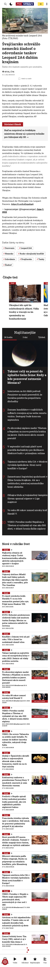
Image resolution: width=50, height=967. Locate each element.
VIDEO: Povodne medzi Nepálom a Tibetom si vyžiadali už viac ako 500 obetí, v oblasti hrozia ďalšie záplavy (26, 525)
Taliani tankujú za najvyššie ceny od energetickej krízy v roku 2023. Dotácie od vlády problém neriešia (15, 657)
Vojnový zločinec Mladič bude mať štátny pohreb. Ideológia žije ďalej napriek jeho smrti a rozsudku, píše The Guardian (15, 579)
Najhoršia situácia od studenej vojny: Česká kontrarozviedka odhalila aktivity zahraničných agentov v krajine (14, 558)
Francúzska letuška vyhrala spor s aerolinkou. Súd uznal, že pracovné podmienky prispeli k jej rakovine (16, 822)
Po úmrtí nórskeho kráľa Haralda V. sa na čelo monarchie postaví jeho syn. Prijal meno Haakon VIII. (15, 600)
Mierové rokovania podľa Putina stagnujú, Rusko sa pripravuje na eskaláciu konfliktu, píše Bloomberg (14, 860)
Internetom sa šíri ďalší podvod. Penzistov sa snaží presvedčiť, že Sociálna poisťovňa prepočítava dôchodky (24, 396)
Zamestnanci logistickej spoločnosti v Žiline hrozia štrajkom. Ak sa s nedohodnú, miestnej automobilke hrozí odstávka (27, 481)
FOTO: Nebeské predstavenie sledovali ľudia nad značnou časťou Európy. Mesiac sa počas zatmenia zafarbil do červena (16, 620)
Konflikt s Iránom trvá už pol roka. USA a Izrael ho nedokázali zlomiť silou (15, 639)
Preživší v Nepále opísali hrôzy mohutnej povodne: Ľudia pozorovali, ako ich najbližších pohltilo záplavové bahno (14, 801)
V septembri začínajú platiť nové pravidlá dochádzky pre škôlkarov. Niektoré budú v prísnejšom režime (26, 450)
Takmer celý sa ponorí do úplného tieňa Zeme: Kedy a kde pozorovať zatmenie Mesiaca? (26, 377)
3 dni (25, 337)
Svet (12, 283)
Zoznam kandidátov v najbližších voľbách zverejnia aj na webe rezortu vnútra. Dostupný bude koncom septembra (27, 414)
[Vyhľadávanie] (5, 4)
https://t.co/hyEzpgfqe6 (22, 204)
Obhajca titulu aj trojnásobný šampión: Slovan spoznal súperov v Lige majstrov (27, 498)
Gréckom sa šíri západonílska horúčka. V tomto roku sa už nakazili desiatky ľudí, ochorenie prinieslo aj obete (16, 921)
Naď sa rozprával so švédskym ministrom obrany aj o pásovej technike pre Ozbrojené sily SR (24, 133)
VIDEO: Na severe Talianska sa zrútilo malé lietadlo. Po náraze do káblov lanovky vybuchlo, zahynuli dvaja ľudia (15, 739)
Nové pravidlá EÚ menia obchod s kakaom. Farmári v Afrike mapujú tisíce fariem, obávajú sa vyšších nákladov (16, 841)
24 (40, 4)
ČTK (12, 71)
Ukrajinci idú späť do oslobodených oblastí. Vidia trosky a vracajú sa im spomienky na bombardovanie (24, 312)
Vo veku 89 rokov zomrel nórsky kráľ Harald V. (14, 696)
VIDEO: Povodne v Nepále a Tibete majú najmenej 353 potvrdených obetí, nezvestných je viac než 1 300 (15, 899)
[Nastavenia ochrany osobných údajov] (5, 962)
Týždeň (41, 337)
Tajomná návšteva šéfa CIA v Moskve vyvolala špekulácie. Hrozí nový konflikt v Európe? (27, 465)
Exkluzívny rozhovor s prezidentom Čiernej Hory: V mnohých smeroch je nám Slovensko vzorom (15, 781)
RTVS (7, 71)
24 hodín (8, 337)
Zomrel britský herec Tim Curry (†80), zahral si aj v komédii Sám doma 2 (14, 939)
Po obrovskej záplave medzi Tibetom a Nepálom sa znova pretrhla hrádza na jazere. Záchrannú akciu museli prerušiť (26, 433)
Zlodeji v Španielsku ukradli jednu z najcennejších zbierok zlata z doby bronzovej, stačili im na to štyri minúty (15, 761)
